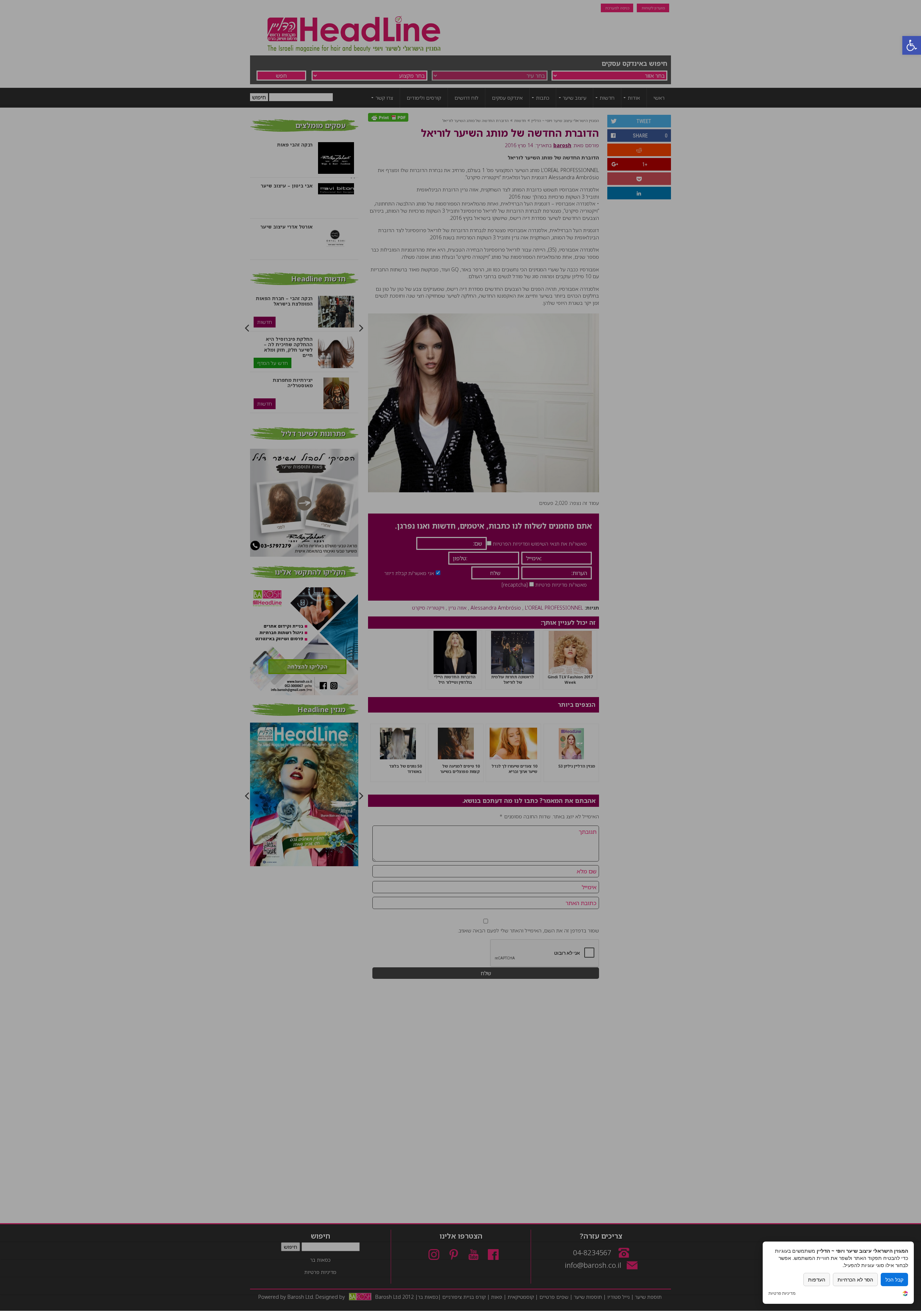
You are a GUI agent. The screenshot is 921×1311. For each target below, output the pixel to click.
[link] (905, 1294)
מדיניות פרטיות (781, 1293)
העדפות (816, 1279)
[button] (911, 45)
